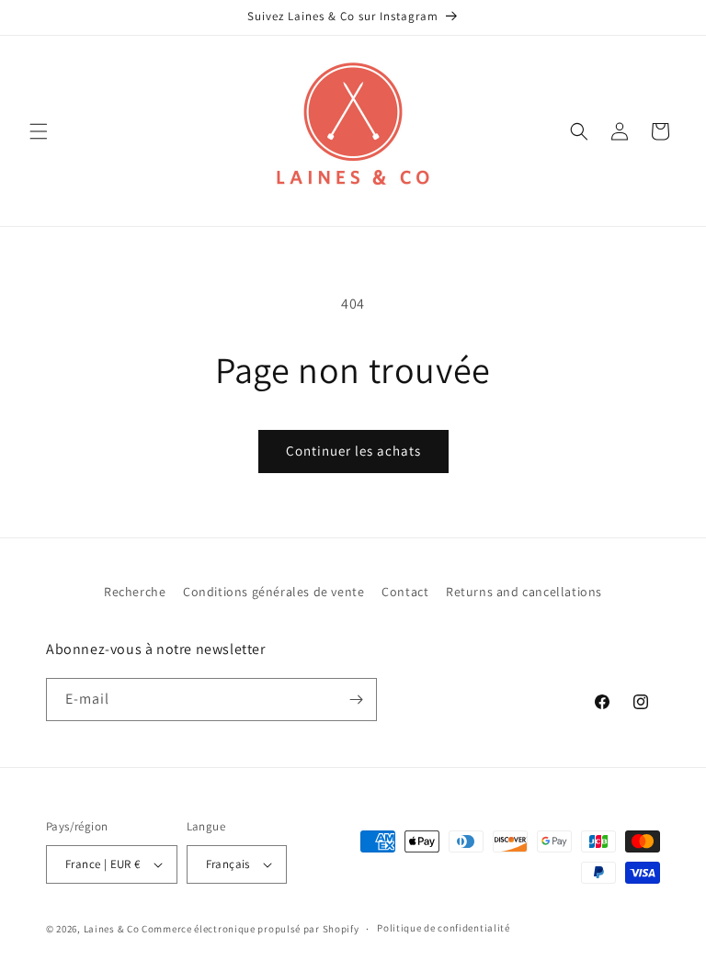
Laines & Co (112, 928)
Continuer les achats (353, 450)
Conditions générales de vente (273, 591)
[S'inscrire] (356, 699)
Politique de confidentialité (443, 927)
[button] (38, 131)
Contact (404, 591)
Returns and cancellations (524, 591)
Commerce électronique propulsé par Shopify (250, 928)
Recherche (134, 591)
